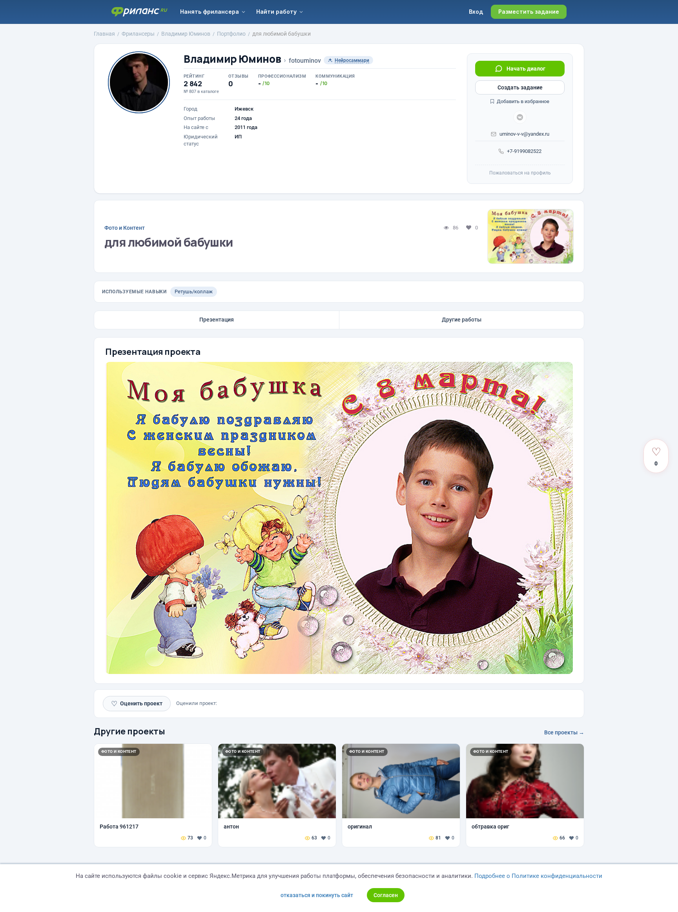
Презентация (216, 319)
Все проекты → (564, 732)
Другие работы (461, 319)
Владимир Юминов (232, 59)
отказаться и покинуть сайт (317, 895)
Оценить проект (136, 703)
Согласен (386, 895)
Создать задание (520, 87)
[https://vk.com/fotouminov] (520, 117)
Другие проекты (129, 731)
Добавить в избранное (522, 101)
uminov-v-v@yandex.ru (524, 134)
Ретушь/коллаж (194, 291)
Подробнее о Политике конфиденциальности (538, 875)
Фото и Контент (124, 228)
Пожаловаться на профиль (520, 173)
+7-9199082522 (524, 151)
